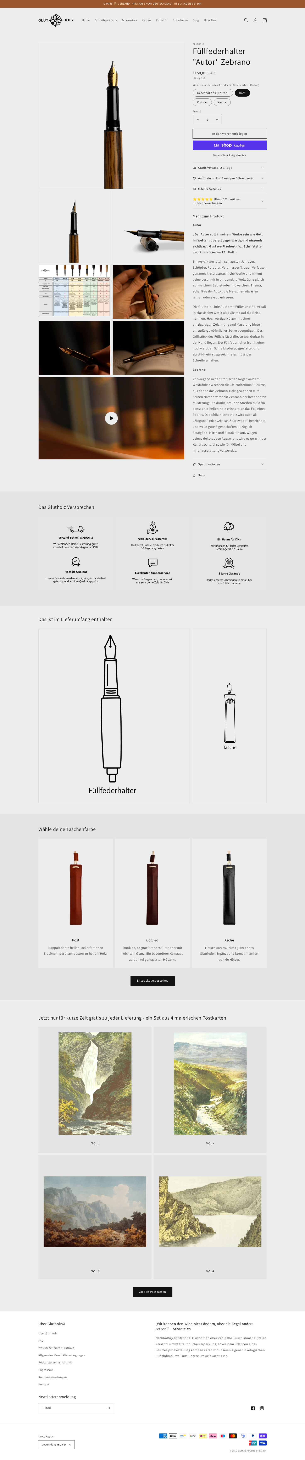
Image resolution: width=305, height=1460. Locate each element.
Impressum (46, 1370)
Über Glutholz (47, 1333)
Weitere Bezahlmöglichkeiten (229, 155)
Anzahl (197, 111)
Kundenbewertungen (52, 1377)
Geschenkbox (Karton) (213, 93)
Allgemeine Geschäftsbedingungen (61, 1355)
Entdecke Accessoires (152, 980)
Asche (222, 102)
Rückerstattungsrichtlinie (55, 1362)
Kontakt (43, 1384)
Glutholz (242, 1450)
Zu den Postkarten (152, 1292)
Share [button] (201, 475)
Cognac (202, 102)
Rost (242, 93)
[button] (246, 20)
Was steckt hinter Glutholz (56, 1348)
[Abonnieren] (108, 1408)
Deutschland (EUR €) (54, 1444)
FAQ (41, 1340)
